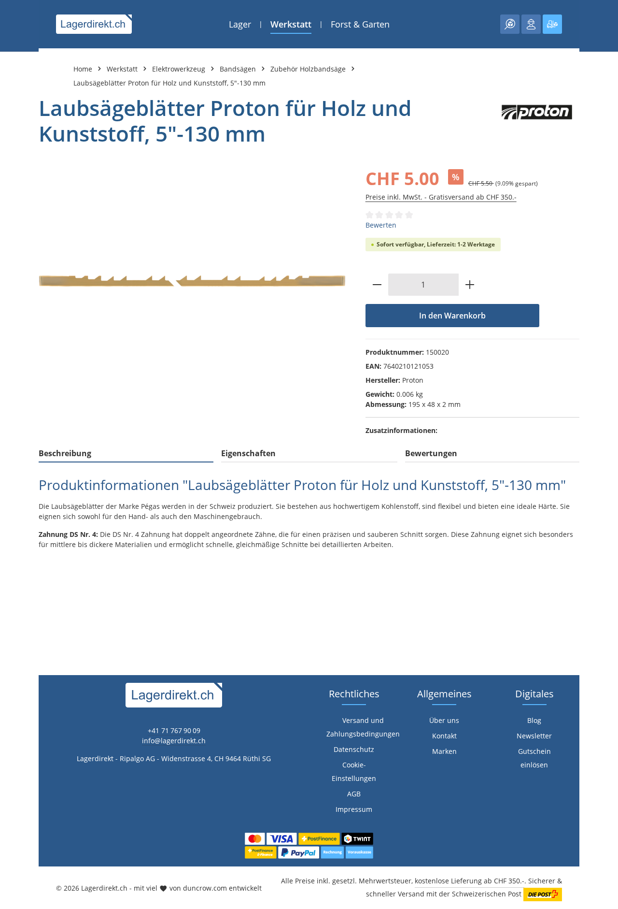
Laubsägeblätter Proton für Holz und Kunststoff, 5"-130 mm (169, 82)
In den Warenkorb (452, 315)
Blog (534, 720)
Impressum (354, 809)
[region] (192, 281)
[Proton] (536, 120)
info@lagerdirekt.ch (174, 740)
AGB (354, 793)
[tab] (126, 453)
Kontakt (444, 735)
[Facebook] (12, 554)
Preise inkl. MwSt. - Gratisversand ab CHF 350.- (441, 197)
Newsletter (534, 735)
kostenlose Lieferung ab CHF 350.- (469, 880)
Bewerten (380, 225)
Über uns (444, 720)
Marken (444, 751)
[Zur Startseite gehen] (94, 24)
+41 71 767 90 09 (174, 730)
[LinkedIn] (12, 573)
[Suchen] (510, 24)
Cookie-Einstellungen (354, 771)
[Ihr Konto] (531, 24)
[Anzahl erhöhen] (470, 284)
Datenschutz (354, 749)
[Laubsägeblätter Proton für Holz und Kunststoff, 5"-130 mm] (192, 280)
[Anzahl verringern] (376, 284)
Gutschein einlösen (534, 758)
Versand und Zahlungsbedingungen (363, 727)
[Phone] (12, 592)
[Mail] (12, 612)
